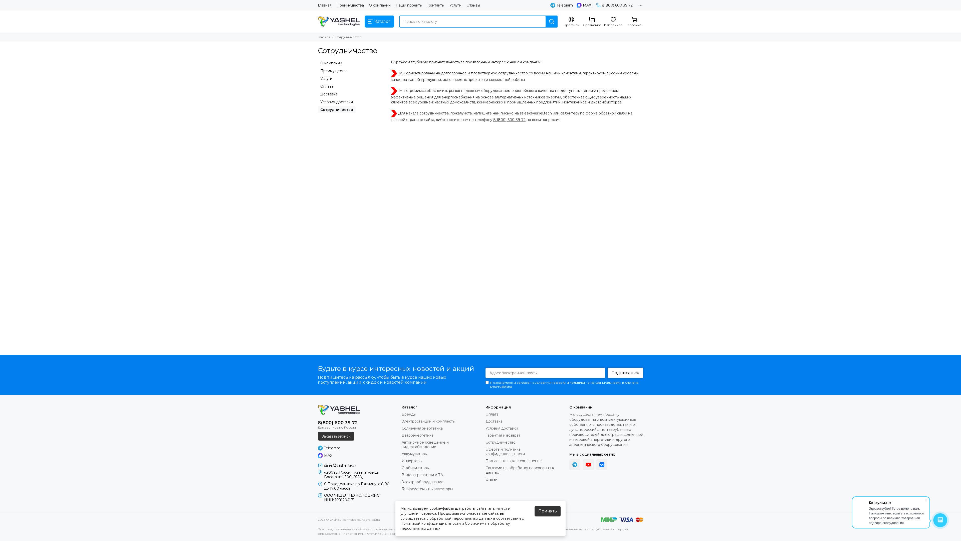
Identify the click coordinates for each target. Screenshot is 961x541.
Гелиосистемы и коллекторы (427, 489)
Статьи (492, 479)
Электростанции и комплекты (428, 421)
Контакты (435, 5)
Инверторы (412, 461)
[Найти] (552, 22)
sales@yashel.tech (536, 113)
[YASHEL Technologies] (339, 22)
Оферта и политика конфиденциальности (505, 451)
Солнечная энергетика (422, 428)
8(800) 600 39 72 (617, 5)
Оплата (326, 86)
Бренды (409, 414)
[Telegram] (574, 464)
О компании (380, 5)
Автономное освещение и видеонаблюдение (425, 444)
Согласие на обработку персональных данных (520, 470)
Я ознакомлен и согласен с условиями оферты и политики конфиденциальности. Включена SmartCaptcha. (564, 384)
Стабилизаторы (415, 468)
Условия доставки (336, 102)
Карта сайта (371, 519)
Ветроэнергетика (417, 435)
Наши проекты (409, 5)
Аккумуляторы (414, 454)
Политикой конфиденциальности (430, 523)
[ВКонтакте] (601, 464)
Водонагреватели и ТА (422, 475)
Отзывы (473, 5)
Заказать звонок (336, 436)
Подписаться (625, 372)
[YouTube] (588, 464)
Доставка (328, 94)
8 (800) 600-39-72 (509, 119)
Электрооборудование (422, 482)
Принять (547, 511)
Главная (325, 5)
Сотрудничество (336, 109)
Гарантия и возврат (503, 435)
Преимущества (350, 5)
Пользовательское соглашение (514, 461)
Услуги (455, 5)
